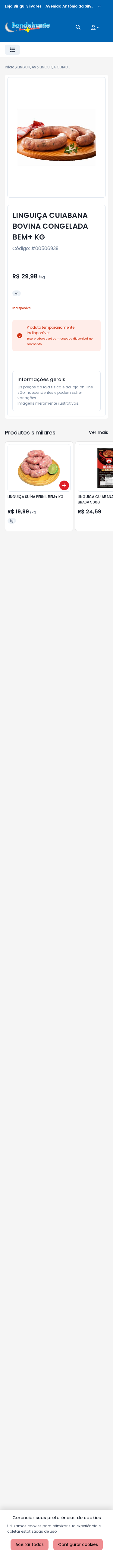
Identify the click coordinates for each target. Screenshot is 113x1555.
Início (9, 67)
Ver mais (98, 432)
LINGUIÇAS (26, 67)
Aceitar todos (29, 1544)
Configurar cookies (78, 1544)
